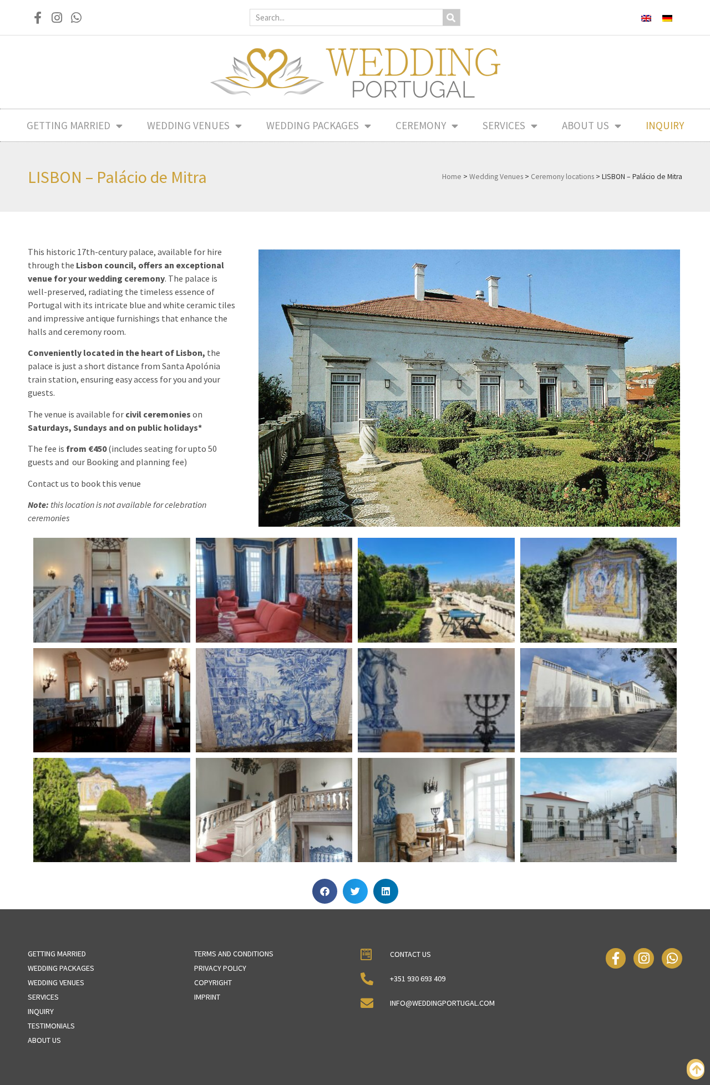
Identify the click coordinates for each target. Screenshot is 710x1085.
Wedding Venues (188, 125)
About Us (585, 125)
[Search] (451, 17)
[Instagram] (57, 17)
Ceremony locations (562, 176)
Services (504, 125)
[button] (324, 891)
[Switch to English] (646, 17)
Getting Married (68, 125)
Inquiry (665, 125)
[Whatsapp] (76, 17)
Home (452, 176)
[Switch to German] (667, 17)
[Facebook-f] (37, 17)
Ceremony (420, 125)
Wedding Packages (312, 125)
